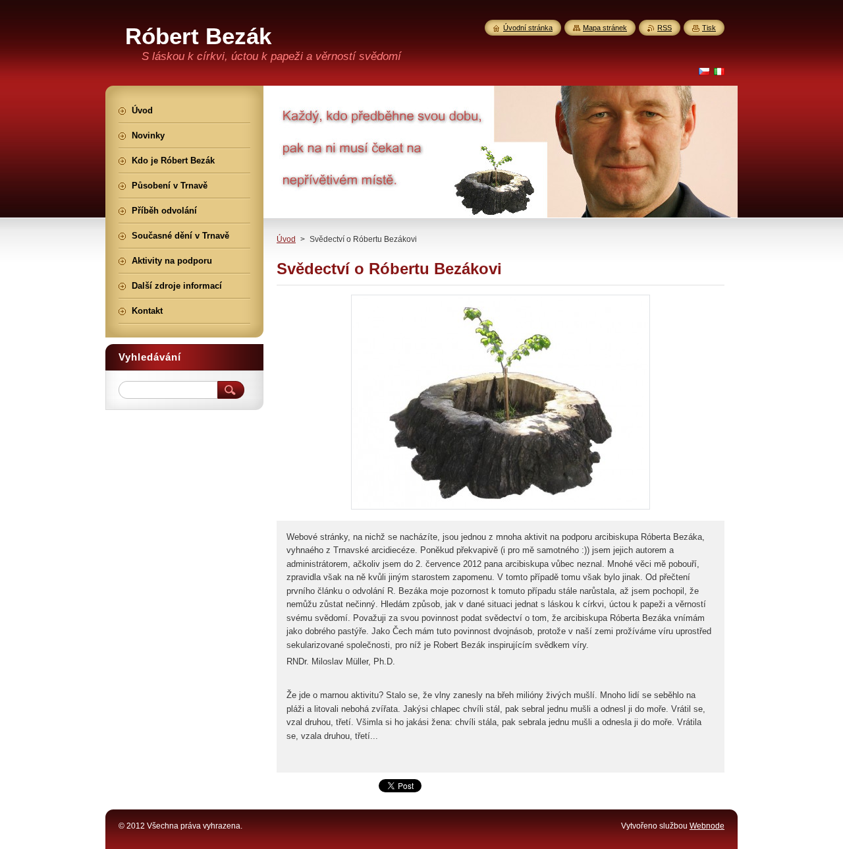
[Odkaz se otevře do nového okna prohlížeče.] (500, 509)
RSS (664, 28)
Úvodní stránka (528, 28)
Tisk (709, 28)
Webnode (707, 826)
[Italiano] (719, 71)
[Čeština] (704, 71)
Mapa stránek (605, 28)
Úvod (286, 239)
